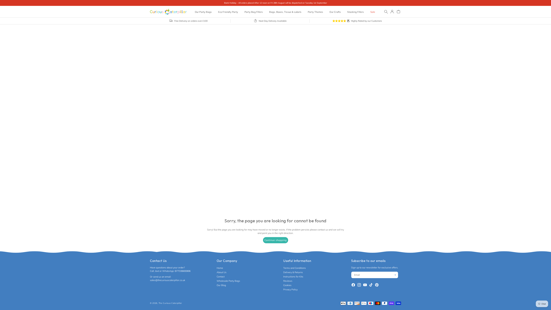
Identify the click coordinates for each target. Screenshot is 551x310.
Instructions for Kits (293, 276)
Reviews (287, 280)
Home (220, 268)
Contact (221, 276)
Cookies (287, 285)
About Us (221, 272)
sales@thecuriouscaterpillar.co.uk (167, 280)
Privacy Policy (290, 289)
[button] (203, 11)
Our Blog (221, 285)
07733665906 (183, 271)
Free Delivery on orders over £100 (191, 21)
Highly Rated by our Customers (366, 21)
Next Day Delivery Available (273, 21)
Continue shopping (275, 240)
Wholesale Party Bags (228, 280)
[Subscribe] (395, 275)
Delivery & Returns (293, 272)
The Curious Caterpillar (170, 303)
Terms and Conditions (294, 268)
